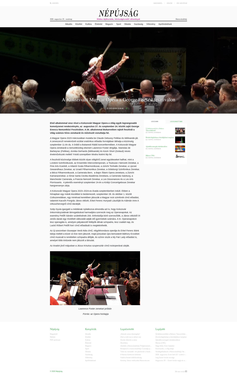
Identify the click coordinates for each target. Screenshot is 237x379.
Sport (118, 24)
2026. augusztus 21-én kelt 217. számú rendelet (171, 355)
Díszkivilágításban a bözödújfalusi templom (160, 137)
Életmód (98, 24)
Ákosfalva (124, 343)
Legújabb (154, 121)
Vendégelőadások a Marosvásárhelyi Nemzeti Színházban (171, 352)
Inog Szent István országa (165, 358)
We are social (180, 371)
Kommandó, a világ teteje (165, 349)
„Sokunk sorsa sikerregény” (130, 334)
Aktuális (68, 24)
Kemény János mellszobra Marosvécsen (134, 360)
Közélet (78, 24)
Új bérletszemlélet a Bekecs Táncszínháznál (155, 129)
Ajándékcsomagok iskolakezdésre (156, 146)
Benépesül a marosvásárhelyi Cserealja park (136, 349)
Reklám (169, 3)
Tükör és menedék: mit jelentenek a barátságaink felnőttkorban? (136, 352)
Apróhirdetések (165, 24)
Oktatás (127, 24)
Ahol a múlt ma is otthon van (130, 337)
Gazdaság (138, 24)
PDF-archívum (182, 3)
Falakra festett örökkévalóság (131, 358)
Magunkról (158, 3)
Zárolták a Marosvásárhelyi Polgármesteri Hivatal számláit (136, 346)
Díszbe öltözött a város (128, 340)
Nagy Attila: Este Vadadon (165, 346)
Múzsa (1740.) (150, 155)
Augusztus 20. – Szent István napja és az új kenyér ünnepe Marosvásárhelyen (171, 360)
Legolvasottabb (176, 121)
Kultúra (88, 24)
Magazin (109, 24)
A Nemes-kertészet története (130, 355)
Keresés (55, 3)
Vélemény (150, 24)
